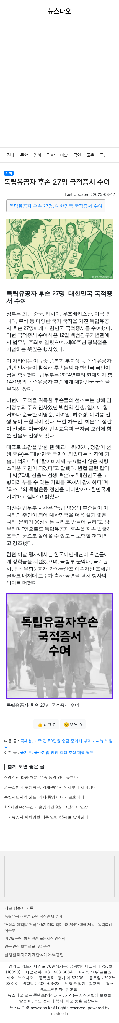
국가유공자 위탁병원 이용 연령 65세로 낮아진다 (46, 816)
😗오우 (73, 724)
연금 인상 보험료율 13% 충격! (27, 946)
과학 (51, 155)
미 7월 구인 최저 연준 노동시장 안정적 (34, 938)
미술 (64, 155)
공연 (77, 155)
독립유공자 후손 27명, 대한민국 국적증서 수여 (55, 206)
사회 (9, 173)
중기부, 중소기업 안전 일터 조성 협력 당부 (57, 752)
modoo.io (59, 1013)
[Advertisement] (59, 85)
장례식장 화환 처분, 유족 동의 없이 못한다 (41, 777)
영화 (37, 155)
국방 (104, 155)
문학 (24, 155)
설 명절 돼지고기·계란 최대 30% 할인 (33, 954)
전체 (11, 155)
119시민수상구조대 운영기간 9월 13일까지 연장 (46, 807)
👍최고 (46, 724)
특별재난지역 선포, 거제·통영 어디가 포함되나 (44, 797)
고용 (90, 155)
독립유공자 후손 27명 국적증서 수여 (33, 916)
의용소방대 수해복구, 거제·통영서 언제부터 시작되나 (50, 787)
